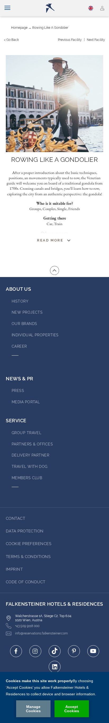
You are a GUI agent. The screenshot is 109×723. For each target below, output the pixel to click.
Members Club (27, 478)
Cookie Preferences (28, 543)
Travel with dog (30, 466)
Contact (15, 518)
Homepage (19, 28)
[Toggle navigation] (7, 8)
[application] (54, 697)
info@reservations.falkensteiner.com (41, 633)
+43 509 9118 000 (27, 626)
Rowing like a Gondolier (50, 28)
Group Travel (26, 433)
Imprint (14, 569)
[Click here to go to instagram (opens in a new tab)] (35, 651)
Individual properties (35, 335)
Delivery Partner (30, 455)
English (91, 8)
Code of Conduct (26, 582)
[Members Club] (102, 8)
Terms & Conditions (28, 556)
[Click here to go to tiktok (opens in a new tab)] (55, 651)
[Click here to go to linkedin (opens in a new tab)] (55, 667)
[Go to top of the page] (54, 270)
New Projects (27, 312)
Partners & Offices (32, 444)
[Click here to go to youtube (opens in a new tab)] (93, 651)
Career (19, 346)
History (20, 301)
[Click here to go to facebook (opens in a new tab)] (16, 651)
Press (18, 391)
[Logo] (57, 8)
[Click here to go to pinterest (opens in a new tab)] (74, 651)
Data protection (25, 531)
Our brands (24, 324)
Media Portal (26, 402)
